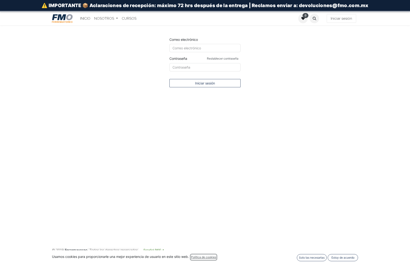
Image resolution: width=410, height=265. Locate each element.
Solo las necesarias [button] (312, 257)
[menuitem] (85, 18)
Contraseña (203, 58)
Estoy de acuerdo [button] (342, 257)
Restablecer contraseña (222, 58)
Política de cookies (203, 257)
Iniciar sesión (341, 18)
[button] (314, 18)
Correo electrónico (183, 39)
